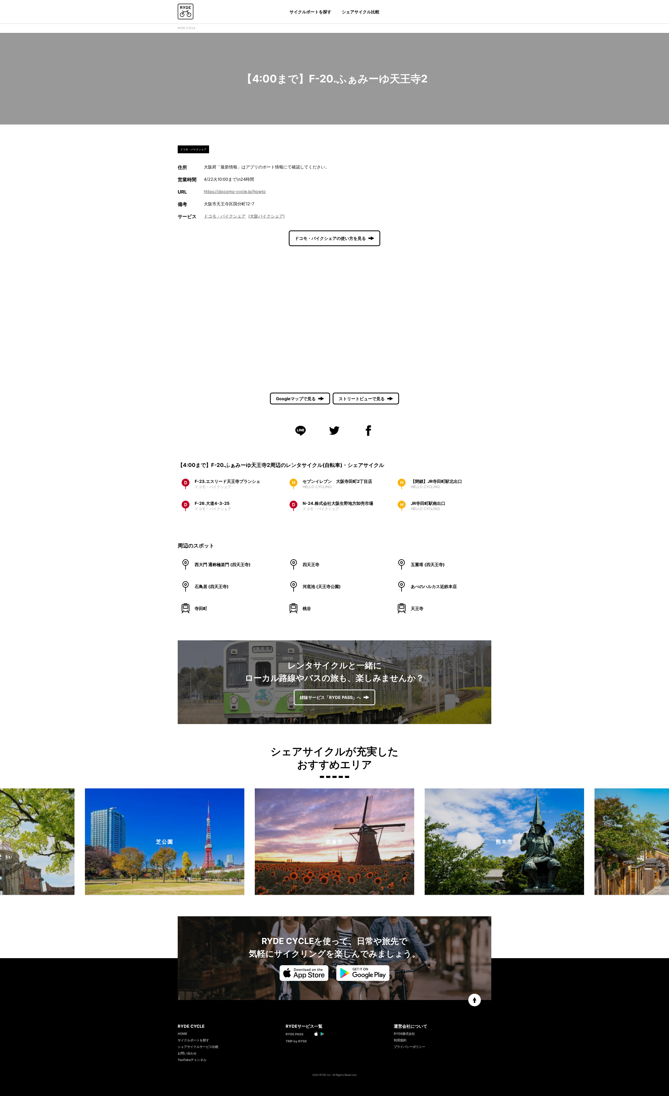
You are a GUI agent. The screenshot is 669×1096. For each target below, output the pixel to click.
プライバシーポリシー (409, 1047)
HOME (182, 1034)
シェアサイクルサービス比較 (198, 1047)
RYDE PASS (294, 1034)
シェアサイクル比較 (360, 11)
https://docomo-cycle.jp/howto (235, 191)
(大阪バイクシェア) (266, 216)
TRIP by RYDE (296, 1041)
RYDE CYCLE (186, 28)
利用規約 (400, 1040)
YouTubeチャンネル (192, 1060)
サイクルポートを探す (310, 11)
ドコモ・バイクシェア (225, 216)
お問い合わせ (187, 1053)
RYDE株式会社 (404, 1034)
